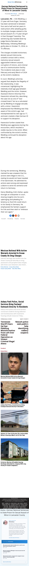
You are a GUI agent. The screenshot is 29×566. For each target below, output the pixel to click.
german (23, 218)
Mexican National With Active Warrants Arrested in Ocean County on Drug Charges (14, 253)
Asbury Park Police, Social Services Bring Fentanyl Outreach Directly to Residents (14, 304)
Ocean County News (6, 268)
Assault (3, 218)
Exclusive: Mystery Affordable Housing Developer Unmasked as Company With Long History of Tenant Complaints (13, 463)
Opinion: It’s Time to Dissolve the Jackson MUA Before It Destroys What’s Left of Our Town (14, 434)
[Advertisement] (14, 154)
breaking (10, 218)
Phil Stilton (14, 13)
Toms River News (16, 268)
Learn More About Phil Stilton (15, 537)
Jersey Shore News (14, 267)
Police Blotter (4, 267)
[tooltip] (10, 216)
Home (2, 510)
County (17, 218)
